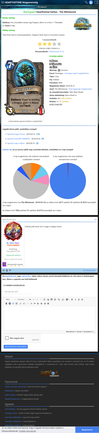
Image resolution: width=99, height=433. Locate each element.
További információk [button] (27, 431)
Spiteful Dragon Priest (16, 134)
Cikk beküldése (10, 409)
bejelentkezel (10, 276)
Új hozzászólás (89, 270)
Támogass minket (11, 413)
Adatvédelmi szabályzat (13, 425)
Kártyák (5, 7)
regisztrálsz (26, 276)
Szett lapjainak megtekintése (80, 89)
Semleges (13, 7)
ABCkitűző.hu (9, 391)
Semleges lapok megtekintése (77, 73)
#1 (96, 220)
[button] (2, 2)
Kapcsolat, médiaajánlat (13, 417)
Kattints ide (7, 150)
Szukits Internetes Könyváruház (15, 387)
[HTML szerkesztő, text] (49, 318)
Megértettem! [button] (87, 430)
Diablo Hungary (10, 395)
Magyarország (21, 2)
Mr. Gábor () (12, 243)
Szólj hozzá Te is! (57, 51)
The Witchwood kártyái (27, 7)
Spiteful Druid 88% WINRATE (18, 139)
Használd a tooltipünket (13, 421)
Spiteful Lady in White (16, 143)
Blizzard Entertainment (12, 399)
